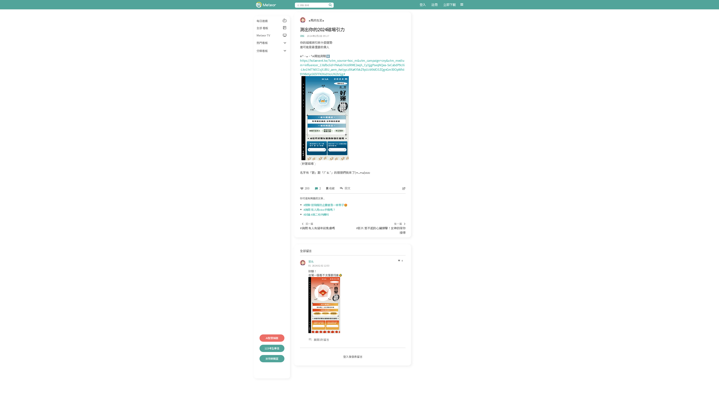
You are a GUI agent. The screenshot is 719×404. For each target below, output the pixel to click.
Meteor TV (263, 35)
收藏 (331, 188)
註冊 (434, 4)
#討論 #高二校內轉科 (316, 214)
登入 (423, 4)
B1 (309, 265)
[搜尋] (331, 5)
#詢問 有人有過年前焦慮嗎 (317, 226)
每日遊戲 (262, 21)
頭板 (302, 35)
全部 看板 (262, 28)
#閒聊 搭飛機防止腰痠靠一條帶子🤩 (326, 204)
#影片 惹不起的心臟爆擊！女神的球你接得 (381, 228)
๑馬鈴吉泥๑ (316, 20)
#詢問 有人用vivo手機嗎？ (320, 209)
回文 (347, 188)
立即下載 (449, 4)
